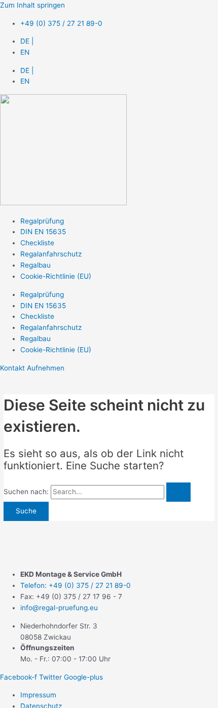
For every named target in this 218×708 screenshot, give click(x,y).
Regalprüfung (42, 221)
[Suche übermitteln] (178, 492)
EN (24, 52)
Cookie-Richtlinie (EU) (55, 276)
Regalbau (35, 265)
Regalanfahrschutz (51, 254)
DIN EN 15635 (43, 232)
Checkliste (37, 243)
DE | (26, 41)
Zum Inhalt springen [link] (32, 5)
